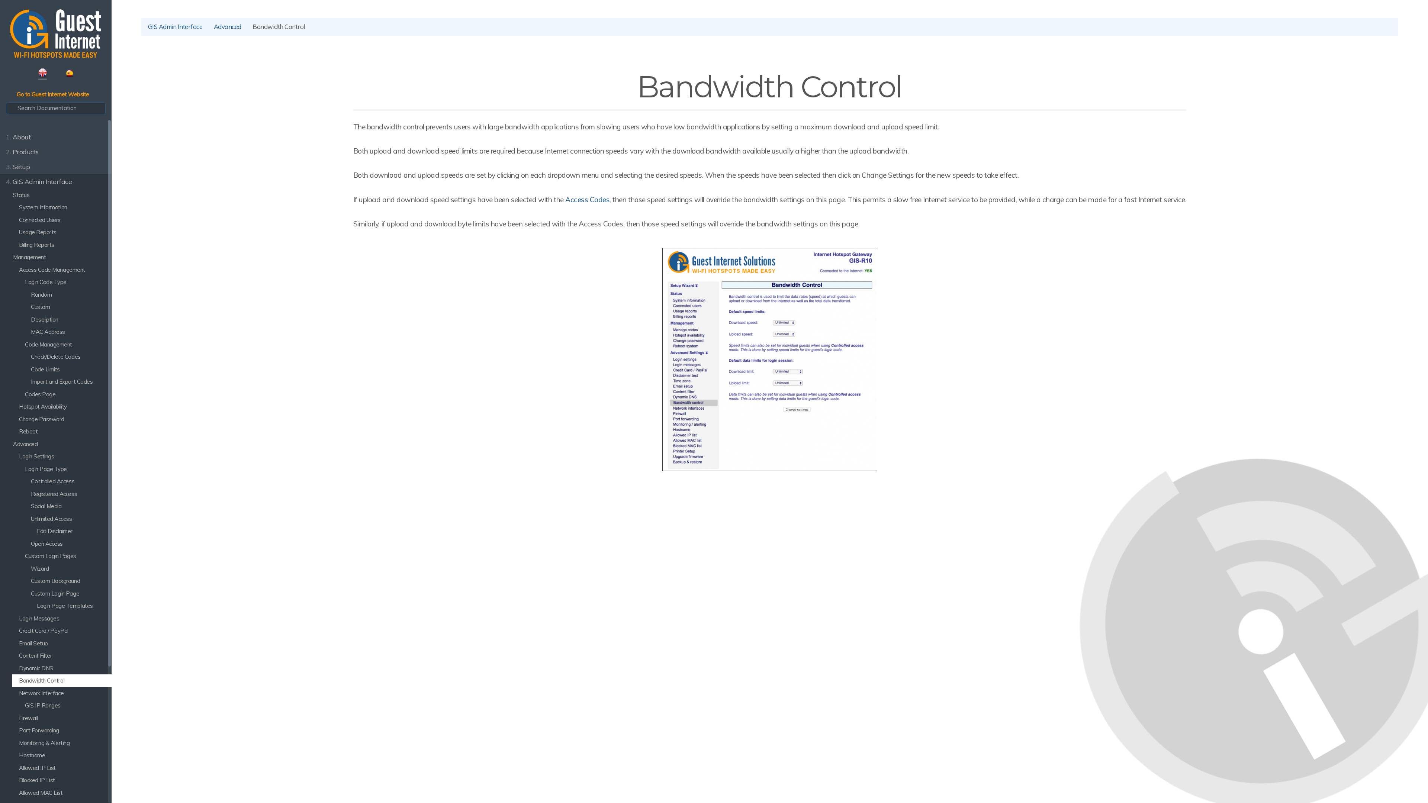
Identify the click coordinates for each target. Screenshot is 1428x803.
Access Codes (587, 199)
